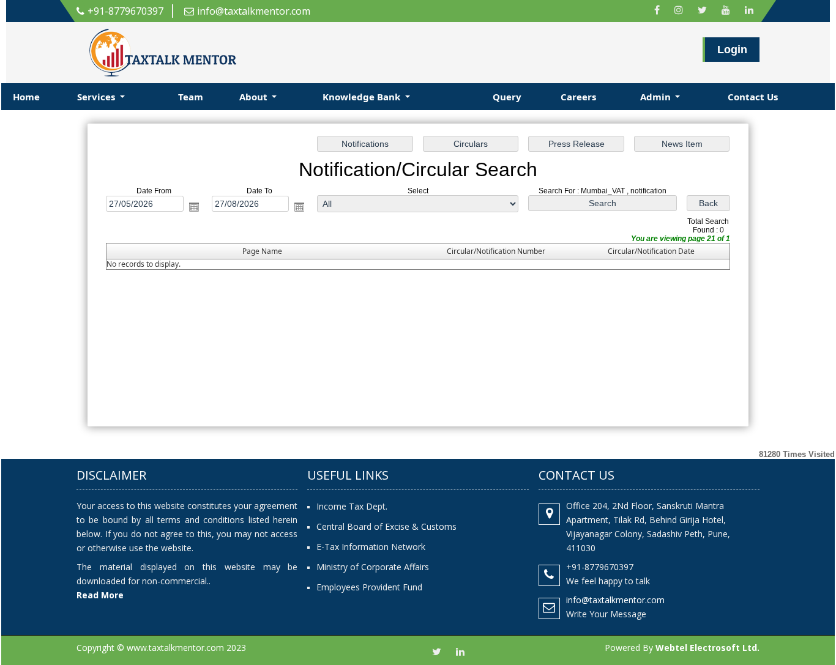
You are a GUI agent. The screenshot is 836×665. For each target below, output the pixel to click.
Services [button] (97, 97)
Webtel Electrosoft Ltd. (707, 647)
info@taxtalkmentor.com (253, 11)
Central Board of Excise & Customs (386, 526)
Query (507, 97)
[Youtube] (725, 11)
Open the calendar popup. (194, 207)
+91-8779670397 (125, 11)
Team (190, 97)
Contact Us (753, 97)
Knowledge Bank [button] (363, 97)
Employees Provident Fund (369, 587)
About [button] (254, 97)
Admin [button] (656, 97)
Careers (578, 97)
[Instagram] (678, 11)
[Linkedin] (749, 11)
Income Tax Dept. (351, 506)
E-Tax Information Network (370, 546)
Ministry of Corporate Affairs (372, 567)
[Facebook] (657, 11)
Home (26, 97)
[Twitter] (702, 11)
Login (732, 49)
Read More (100, 595)
